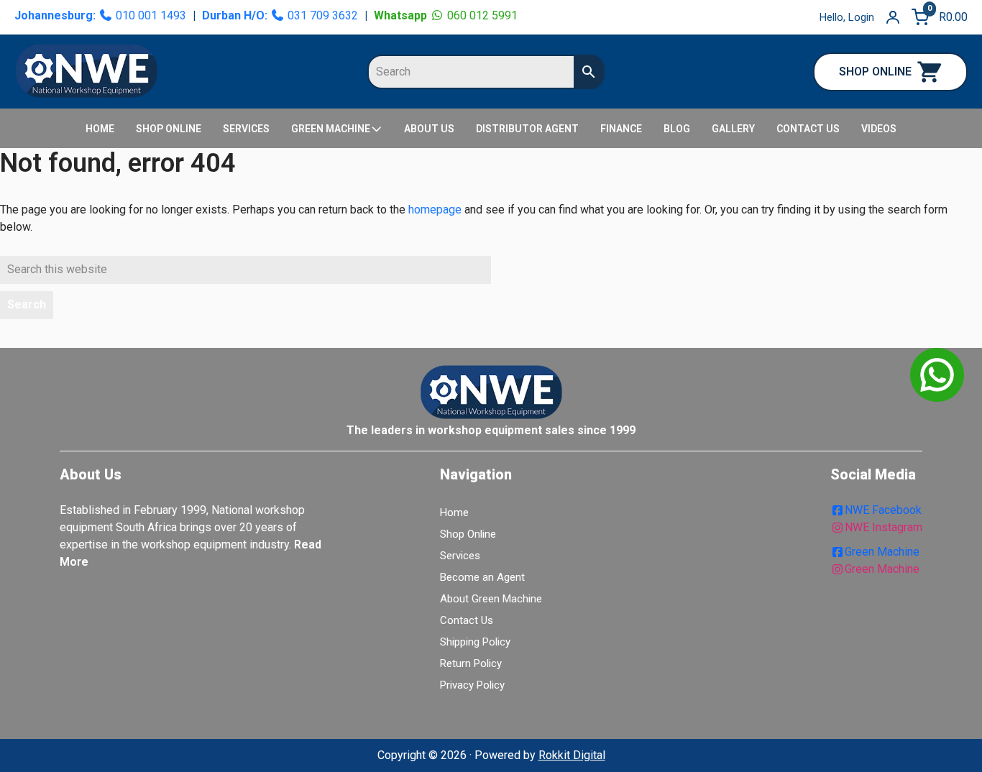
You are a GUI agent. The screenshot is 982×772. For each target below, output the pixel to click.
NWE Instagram (883, 527)
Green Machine (882, 552)
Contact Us (466, 620)
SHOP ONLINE (875, 71)
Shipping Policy (475, 641)
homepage (435, 209)
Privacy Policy (472, 685)
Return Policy (471, 663)
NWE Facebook (883, 510)
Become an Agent (482, 577)
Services (460, 555)
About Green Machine (491, 598)
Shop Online (468, 534)
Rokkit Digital (571, 755)
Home (454, 512)
